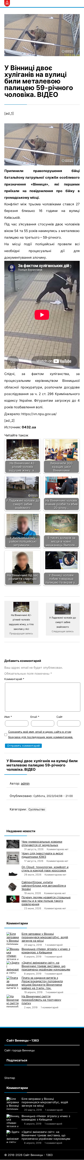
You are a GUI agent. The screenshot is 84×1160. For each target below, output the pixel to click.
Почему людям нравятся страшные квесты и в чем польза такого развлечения (46, 901)
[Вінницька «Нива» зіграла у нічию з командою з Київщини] (12, 953)
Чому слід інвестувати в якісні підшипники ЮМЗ (42, 855)
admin (25, 783)
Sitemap (9, 1078)
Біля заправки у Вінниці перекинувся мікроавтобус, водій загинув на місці (45, 937)
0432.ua (29, 427)
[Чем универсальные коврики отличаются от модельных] (12, 844)
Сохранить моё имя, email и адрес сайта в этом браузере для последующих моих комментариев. (40, 734)
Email (34, 716)
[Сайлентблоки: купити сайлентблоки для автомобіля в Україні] (12, 886)
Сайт (59, 716)
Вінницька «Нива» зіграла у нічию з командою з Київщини (46, 950)
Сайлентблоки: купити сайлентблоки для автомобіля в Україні (44, 885)
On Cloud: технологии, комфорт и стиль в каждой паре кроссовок (45, 868)
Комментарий (14, 679)
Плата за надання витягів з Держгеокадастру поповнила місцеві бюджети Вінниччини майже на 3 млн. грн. (42, 983)
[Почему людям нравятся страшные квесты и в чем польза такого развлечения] (12, 899)
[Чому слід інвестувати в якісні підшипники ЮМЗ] (12, 858)
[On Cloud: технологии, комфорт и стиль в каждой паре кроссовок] (12, 872)
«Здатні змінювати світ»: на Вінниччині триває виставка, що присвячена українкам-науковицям (46, 966)
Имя (8, 716)
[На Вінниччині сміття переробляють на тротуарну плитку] (12, 1001)
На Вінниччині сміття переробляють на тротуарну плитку (41, 1000)
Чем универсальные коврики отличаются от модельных (42, 843)
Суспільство (36, 809)
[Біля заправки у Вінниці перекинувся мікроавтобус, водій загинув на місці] (12, 938)
